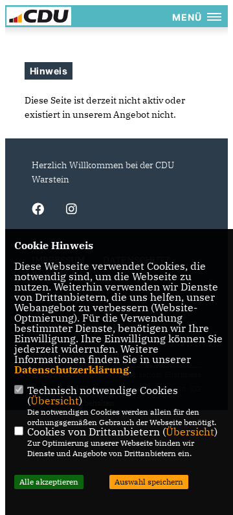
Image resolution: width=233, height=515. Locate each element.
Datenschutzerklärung (71, 369)
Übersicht (54, 400)
